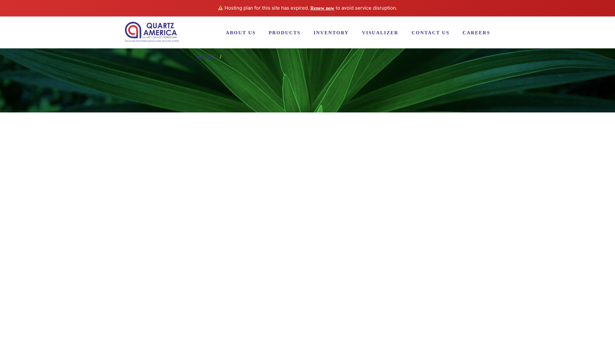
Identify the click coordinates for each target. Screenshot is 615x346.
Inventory (331, 32)
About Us (241, 32)
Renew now (322, 8)
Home (207, 57)
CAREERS (476, 32)
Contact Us (430, 32)
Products (284, 32)
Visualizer (380, 32)
